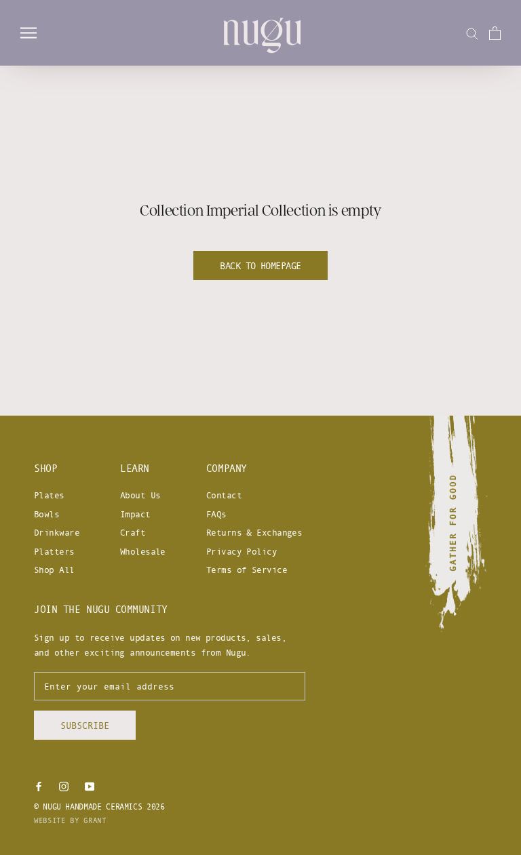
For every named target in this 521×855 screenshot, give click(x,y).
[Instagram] (64, 785)
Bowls (46, 514)
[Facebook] (38, 785)
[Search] (472, 33)
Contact (224, 495)
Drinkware (56, 532)
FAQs (216, 514)
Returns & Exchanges (254, 532)
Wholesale (143, 551)
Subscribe (84, 725)
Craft (132, 532)
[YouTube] (89, 785)
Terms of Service (246, 569)
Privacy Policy (241, 551)
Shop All (54, 569)
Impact (135, 514)
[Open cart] (495, 33)
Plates (49, 495)
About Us (140, 495)
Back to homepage (260, 265)
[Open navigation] (28, 33)
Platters (54, 551)
